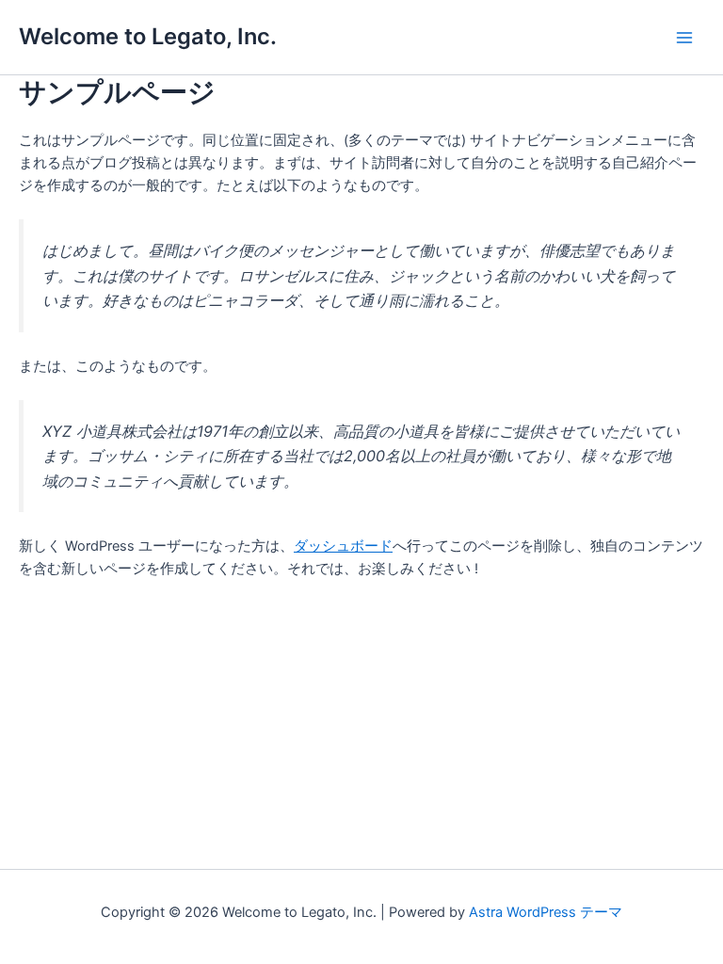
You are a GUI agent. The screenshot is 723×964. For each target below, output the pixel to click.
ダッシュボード (343, 546)
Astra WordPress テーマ (545, 912)
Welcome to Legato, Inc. (148, 36)
